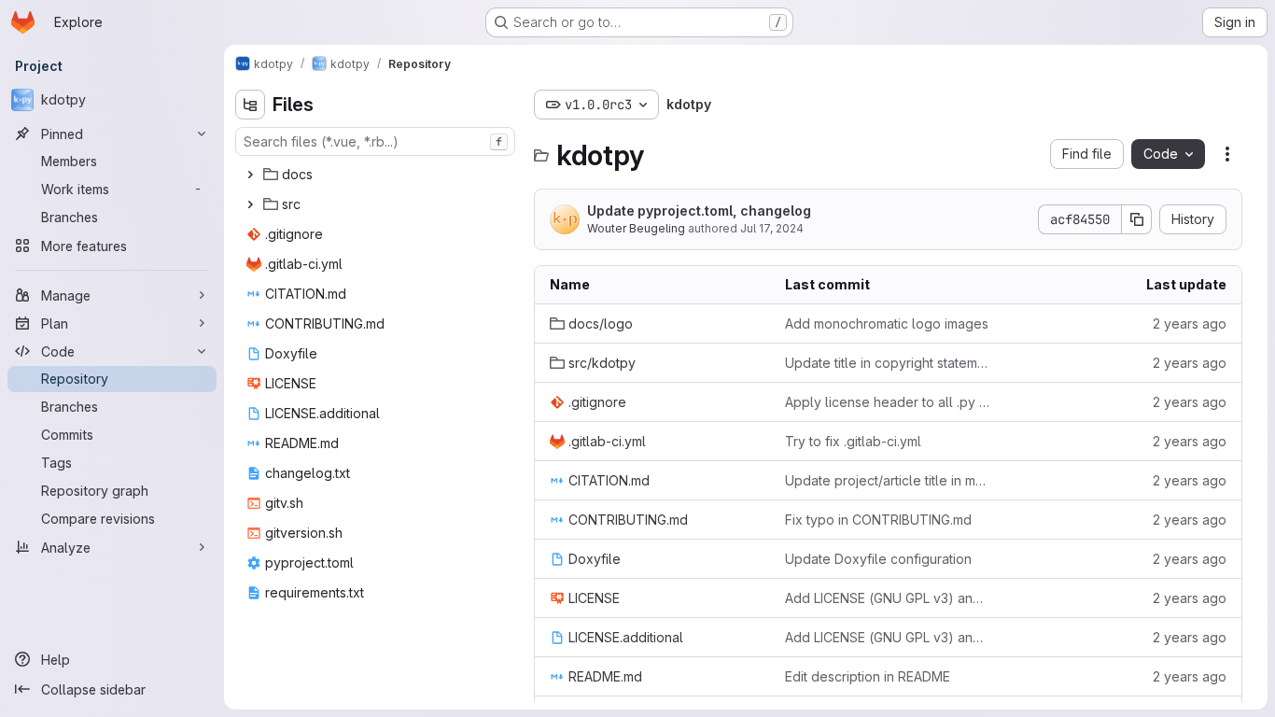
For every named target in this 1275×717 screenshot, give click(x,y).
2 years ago (1189, 323)
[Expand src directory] (250, 204)
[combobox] (375, 141)
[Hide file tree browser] (250, 105)
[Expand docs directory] (250, 174)
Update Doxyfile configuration (878, 559)
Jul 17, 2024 (772, 228)
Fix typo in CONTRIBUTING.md (878, 519)
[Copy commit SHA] (1137, 219)
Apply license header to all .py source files (887, 402)
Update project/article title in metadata (887, 480)
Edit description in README (867, 676)
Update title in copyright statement (887, 363)
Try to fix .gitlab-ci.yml (853, 441)
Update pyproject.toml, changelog (699, 210)
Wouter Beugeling (636, 228)
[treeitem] (377, 175)
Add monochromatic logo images (886, 323)
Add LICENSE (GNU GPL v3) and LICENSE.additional (887, 598)
